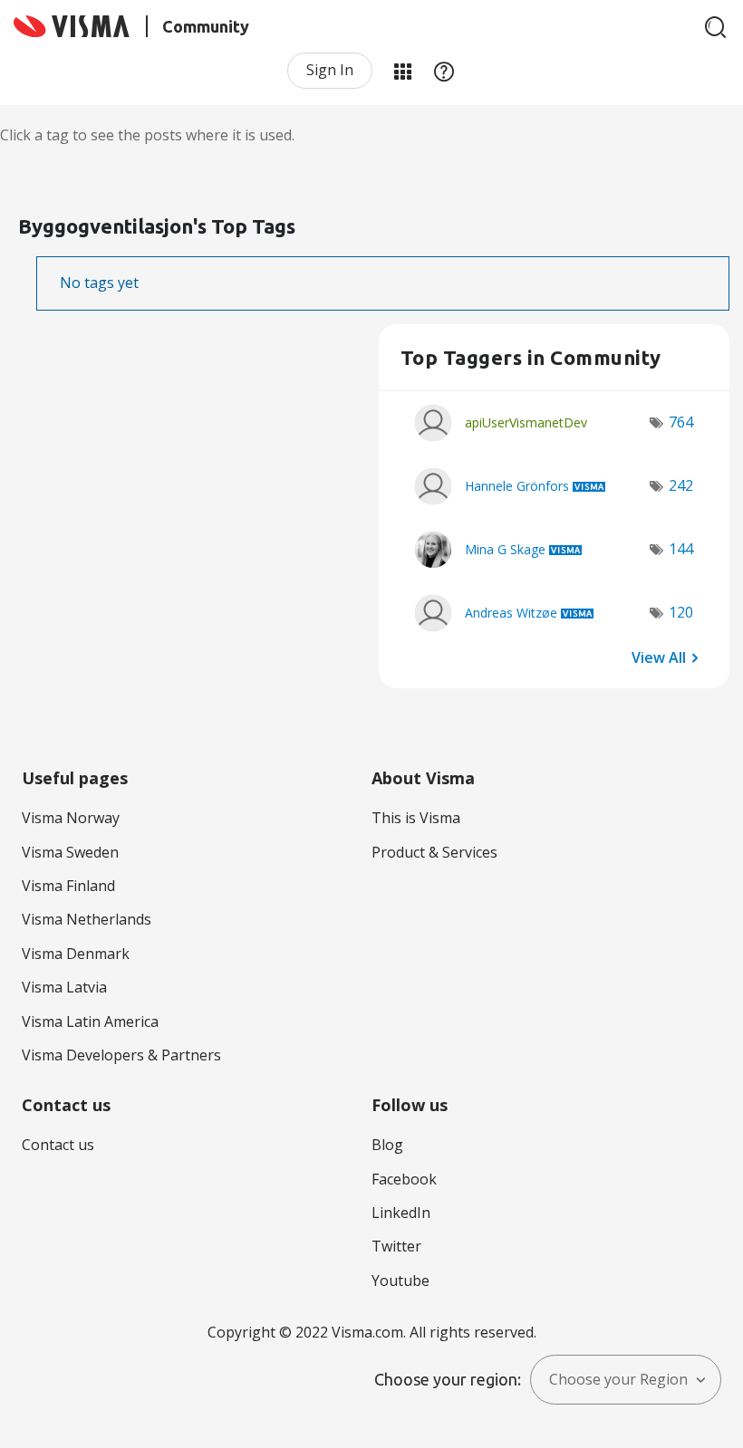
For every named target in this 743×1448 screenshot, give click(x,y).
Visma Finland (68, 886)
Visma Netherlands (86, 919)
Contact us (58, 1145)
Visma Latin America (90, 1021)
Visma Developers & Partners (121, 1055)
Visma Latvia (64, 987)
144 (681, 549)
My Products (402, 70)
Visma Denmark (76, 954)
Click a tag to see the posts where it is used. (147, 135)
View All (659, 656)
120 (681, 612)
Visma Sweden (70, 852)
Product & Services (434, 852)
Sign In (329, 70)
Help (444, 70)
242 (681, 485)
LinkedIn (401, 1213)
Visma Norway (71, 818)
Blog (387, 1145)
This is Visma (416, 818)
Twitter (396, 1246)
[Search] (715, 27)
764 (681, 422)
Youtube (400, 1280)
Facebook (404, 1179)
